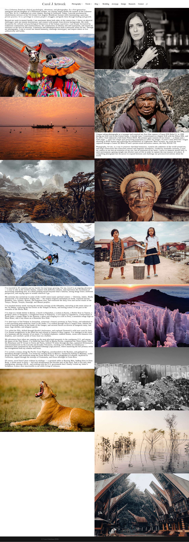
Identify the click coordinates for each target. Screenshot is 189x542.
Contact (141, 4)
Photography (76, 4)
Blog (96, 4)
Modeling (106, 4)
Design (123, 4)
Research (132, 4)
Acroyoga (115, 4)
